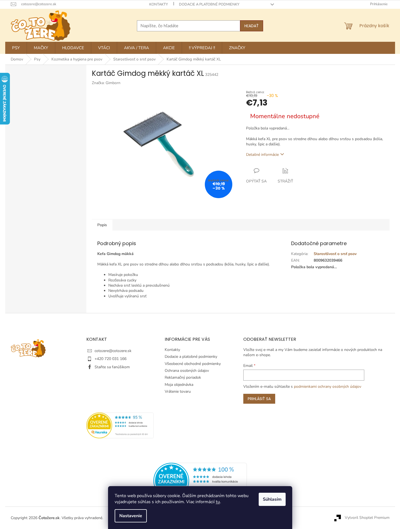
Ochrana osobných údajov (187, 370)
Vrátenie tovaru (178, 391)
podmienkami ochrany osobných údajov (327, 386)
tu (218, 502)
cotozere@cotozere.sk (113, 350)
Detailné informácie (262, 154)
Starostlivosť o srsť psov (335, 253)
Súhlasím (272, 499)
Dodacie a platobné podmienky (209, 4)
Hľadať (251, 26)
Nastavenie (130, 516)
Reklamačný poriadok (183, 377)
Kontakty (158, 4)
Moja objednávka (179, 384)
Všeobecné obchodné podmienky (193, 363)
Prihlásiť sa (259, 398)
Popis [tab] (102, 225)
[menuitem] (16, 48)
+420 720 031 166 (110, 358)
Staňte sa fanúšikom (112, 367)
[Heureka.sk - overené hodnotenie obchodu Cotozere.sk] (200, 480)
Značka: (106, 82)
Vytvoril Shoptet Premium (367, 517)
